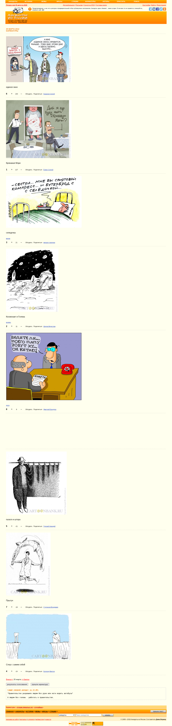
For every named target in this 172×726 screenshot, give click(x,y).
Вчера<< (9, 679)
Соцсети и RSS (89, 5)
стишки (53, 711)
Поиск (136, 1)
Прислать (121, 1)
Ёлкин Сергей (48, 170)
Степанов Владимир (50, 607)
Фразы (59, 1)
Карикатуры (90, 1)
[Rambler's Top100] (74, 723)
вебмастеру (40, 719)
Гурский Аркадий (49, 526)
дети (7, 405)
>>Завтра (25, 679)
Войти (153, 5)
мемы (37, 711)
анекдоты (19, 711)
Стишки (75, 1)
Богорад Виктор (49, 671)
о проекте (31, 719)
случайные (38, 707)
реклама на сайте (12, 719)
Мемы (43, 1)
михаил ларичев (49, 242)
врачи (8, 238)
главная (10, 711)
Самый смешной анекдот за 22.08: (23, 690)
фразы (45, 711)
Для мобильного (69, 5)
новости (48, 719)
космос (8, 322)
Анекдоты (13, 1)
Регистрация (161, 5)
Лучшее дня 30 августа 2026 (16, 5)
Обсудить (28, 94)
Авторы (105, 1)
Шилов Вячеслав (49, 326)
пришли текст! (158, 711)
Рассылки (79, 5)
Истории (28, 1)
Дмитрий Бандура (49, 409)
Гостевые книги (101, 5)
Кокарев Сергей (49, 94)
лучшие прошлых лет (25, 707)
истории (29, 711)
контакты (23, 719)
